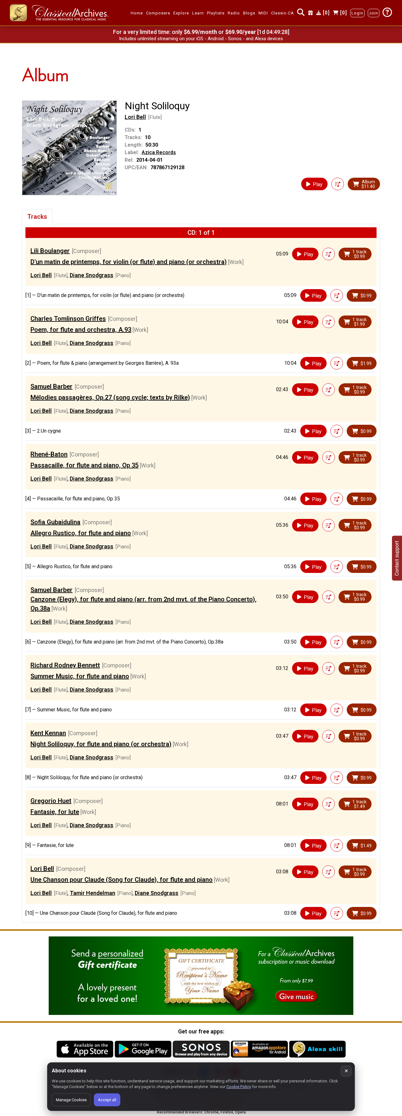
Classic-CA (282, 13)
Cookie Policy (238, 1086)
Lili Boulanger (50, 251)
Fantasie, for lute (54, 812)
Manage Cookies (71, 1099)
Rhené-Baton (49, 454)
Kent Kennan (48, 733)
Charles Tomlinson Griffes (68, 318)
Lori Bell (135, 117)
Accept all (107, 1099)
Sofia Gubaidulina (55, 522)
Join (373, 13)
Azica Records (159, 152)
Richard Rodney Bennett (65, 665)
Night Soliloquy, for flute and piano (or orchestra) (100, 744)
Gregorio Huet (50, 801)
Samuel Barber (51, 386)
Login (357, 13)
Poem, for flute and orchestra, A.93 (80, 329)
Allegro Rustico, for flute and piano (80, 533)
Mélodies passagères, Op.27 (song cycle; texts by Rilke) (110, 397)
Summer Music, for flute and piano (79, 676)
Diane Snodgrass (91, 275)
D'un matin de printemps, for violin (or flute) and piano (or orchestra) (128, 262)
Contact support (397, 558)
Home (137, 13)
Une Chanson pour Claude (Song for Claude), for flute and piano (121, 879)
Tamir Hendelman (92, 893)
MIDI (263, 13)
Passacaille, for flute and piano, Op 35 (84, 465)
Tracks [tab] (37, 216)
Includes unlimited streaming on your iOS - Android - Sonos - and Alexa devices (201, 38)
